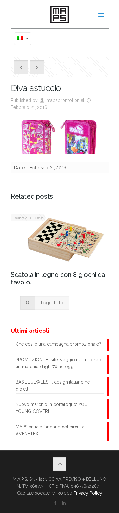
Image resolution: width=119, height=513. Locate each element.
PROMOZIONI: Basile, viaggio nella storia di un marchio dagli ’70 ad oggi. (59, 363)
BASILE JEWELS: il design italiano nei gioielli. (53, 385)
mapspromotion (63, 100)
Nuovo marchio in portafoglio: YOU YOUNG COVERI (52, 408)
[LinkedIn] (64, 503)
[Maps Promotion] (59, 14)
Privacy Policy (88, 493)
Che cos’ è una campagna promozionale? (58, 344)
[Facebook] (55, 503)
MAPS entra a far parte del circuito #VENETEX (50, 430)
